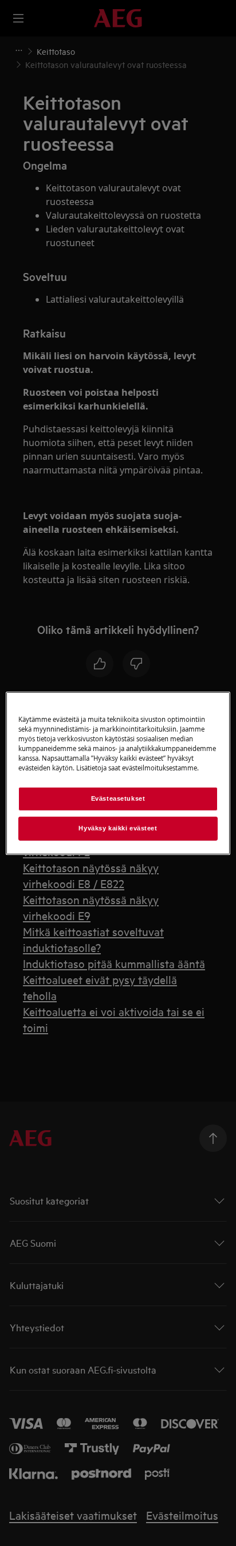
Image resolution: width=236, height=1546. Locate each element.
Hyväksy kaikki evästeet (117, 828)
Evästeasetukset (118, 798)
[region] (118, 772)
